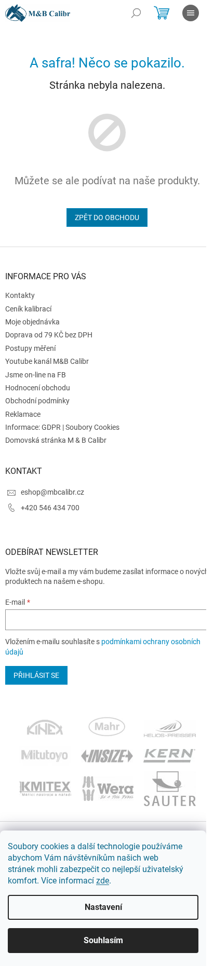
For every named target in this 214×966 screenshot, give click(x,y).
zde (102, 881)
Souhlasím (103, 940)
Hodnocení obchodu (37, 388)
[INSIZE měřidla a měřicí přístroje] (107, 755)
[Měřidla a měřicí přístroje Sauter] (170, 788)
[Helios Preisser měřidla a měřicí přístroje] (170, 728)
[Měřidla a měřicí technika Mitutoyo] (45, 755)
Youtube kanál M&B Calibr (47, 361)
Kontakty (20, 295)
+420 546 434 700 (50, 508)
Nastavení (103, 907)
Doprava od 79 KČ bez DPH (48, 335)
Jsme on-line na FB (35, 375)
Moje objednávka (32, 322)
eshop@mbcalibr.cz (52, 492)
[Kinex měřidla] (45, 728)
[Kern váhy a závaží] (169, 755)
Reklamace (23, 414)
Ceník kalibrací (28, 309)
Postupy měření (30, 348)
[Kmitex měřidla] (45, 788)
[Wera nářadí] (107, 788)
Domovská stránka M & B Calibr (55, 440)
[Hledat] (136, 13)
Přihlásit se (36, 675)
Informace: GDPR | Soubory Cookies (62, 427)
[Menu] (190, 13)
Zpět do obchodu (107, 217)
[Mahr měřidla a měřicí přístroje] (107, 728)
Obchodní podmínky (37, 401)
